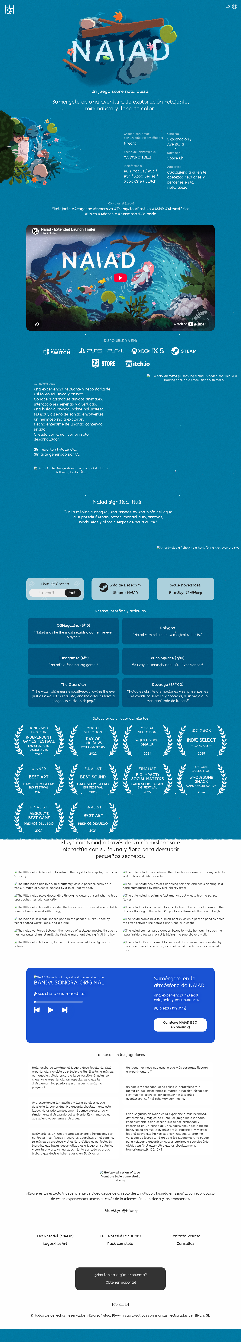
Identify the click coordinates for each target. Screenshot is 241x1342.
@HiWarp (130, 1211)
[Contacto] (120, 1304)
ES (228, 6)
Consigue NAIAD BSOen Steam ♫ (180, 1025)
